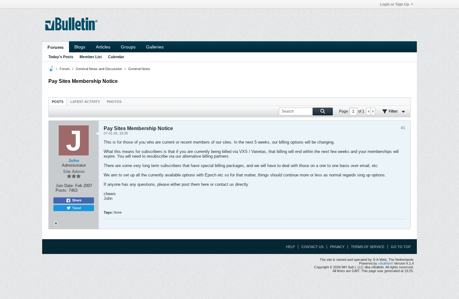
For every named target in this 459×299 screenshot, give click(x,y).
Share (76, 200)
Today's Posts (60, 57)
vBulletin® (385, 263)
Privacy (337, 247)
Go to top (401, 247)
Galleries (155, 46)
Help (290, 247)
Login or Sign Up (394, 4)
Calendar (116, 57)
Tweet (76, 207)
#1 (403, 128)
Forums (55, 47)
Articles (103, 46)
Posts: (61, 190)
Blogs (79, 46)
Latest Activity (85, 102)
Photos (114, 102)
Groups (128, 46)
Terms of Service (367, 247)
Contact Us (312, 247)
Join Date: (65, 185)
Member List (91, 57)
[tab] (57, 101)
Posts (57, 102)
